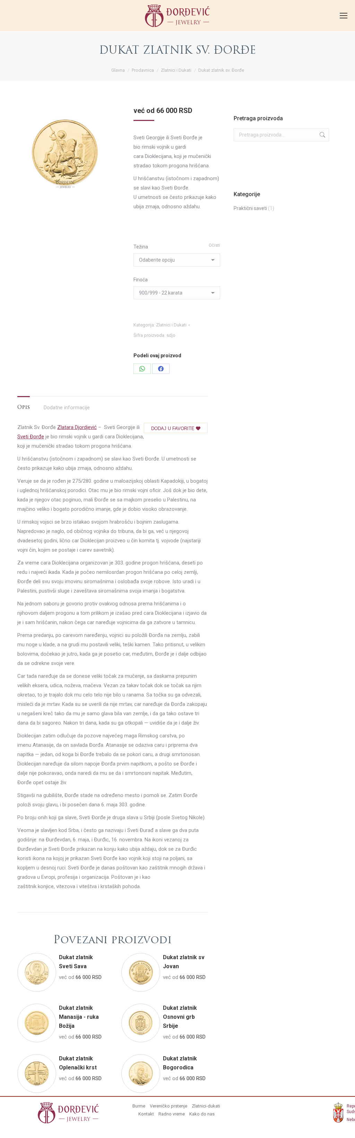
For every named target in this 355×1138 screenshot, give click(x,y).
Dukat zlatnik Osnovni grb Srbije (180, 1017)
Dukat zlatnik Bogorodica (180, 1063)
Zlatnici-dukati (206, 1106)
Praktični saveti (250, 208)
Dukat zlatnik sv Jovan (184, 962)
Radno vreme (171, 1114)
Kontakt (146, 1114)
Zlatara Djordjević (77, 427)
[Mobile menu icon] (343, 15)
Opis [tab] (23, 407)
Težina (140, 247)
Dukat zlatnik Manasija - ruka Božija (79, 1017)
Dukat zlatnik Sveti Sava (76, 962)
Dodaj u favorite (173, 428)
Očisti (214, 245)
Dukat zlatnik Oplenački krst (78, 1063)
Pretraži (321, 134)
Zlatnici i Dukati (171, 324)
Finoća (140, 279)
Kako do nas (202, 1114)
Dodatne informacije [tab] (67, 407)
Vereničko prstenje (168, 1106)
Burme (138, 1106)
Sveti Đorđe (30, 437)
